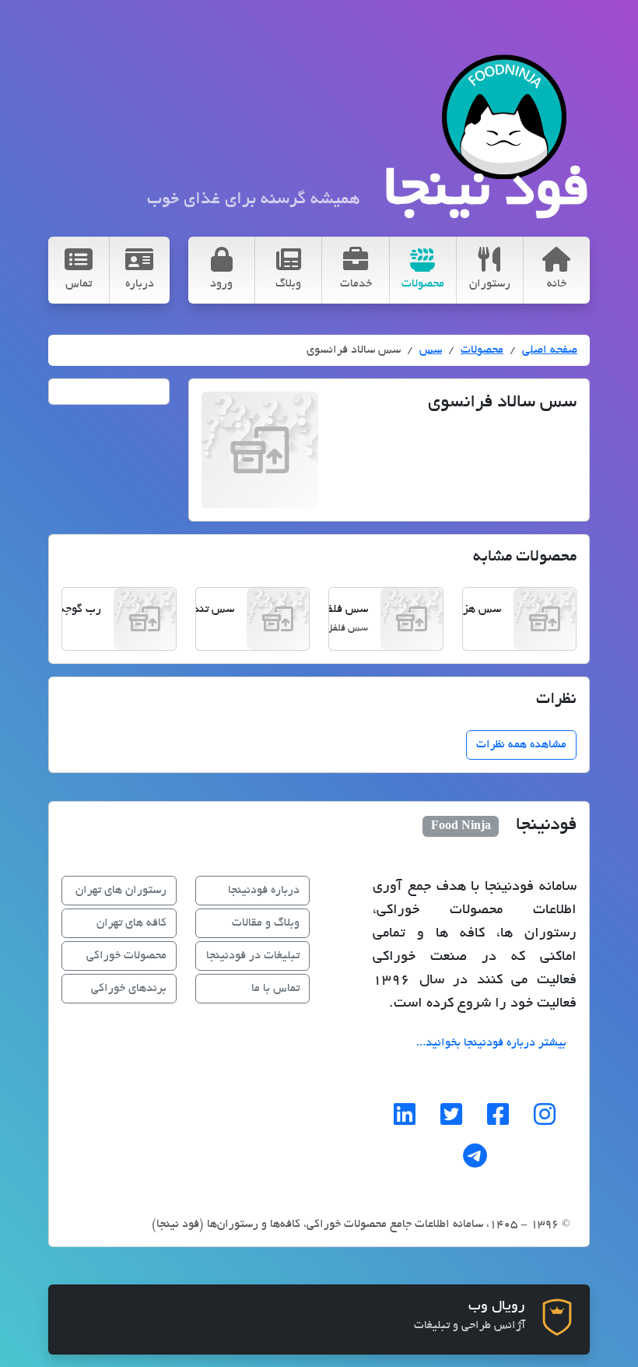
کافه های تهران (131, 923)
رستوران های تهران (121, 890)
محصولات (482, 350)
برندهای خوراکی (129, 988)
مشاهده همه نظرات (521, 745)
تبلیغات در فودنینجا (253, 956)
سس (430, 350)
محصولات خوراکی (126, 956)
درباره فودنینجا (264, 890)
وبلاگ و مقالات (266, 923)
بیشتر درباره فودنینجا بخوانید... (491, 1043)
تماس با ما (275, 988)
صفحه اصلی (549, 350)
